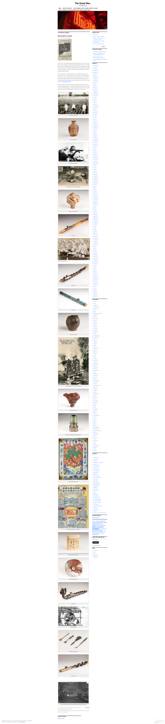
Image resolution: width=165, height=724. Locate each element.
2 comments (69, 37)
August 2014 (95, 204)
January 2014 (95, 216)
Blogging (94, 315)
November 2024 (95, 70)
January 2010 (95, 296)
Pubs (94, 403)
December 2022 (95, 92)
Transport (94, 440)
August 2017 (95, 145)
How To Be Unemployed (97, 477)
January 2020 (95, 112)
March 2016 (95, 172)
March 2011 (95, 273)
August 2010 (95, 284)
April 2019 (95, 120)
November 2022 (95, 94)
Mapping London (96, 485)
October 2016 (95, 161)
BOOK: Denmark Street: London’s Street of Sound (85, 8)
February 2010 (95, 294)
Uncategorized (95, 445)
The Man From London (97, 502)
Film (94, 353)
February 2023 (95, 89)
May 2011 (95, 269)
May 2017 (95, 149)
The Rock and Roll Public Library (98, 43)
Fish (94, 355)
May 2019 (95, 119)
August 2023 (95, 82)
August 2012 (95, 244)
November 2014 (95, 199)
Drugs (68, 707)
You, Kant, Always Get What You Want (99, 512)
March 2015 (95, 192)
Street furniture (95, 427)
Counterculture (95, 336)
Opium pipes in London (65, 36)
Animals (62, 707)
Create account (95, 550)
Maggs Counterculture (96, 484)
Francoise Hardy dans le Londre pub (99, 57)
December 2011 (95, 258)
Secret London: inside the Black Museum (99, 51)
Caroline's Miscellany (96, 465)
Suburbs (94, 432)
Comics (94, 333)
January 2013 (95, 236)
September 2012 (95, 243)
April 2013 (95, 231)
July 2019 (94, 115)
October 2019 (95, 114)
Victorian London (96, 509)
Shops (94, 418)
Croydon (94, 341)
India (70, 710)
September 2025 (95, 65)
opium (88, 710)
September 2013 (95, 222)
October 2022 (95, 95)
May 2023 (95, 85)
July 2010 (94, 286)
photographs (60, 711)
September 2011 (95, 263)
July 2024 (94, 73)
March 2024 (95, 75)
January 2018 (95, 137)
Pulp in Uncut (95, 34)
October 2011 (95, 261)
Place (94, 395)
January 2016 (95, 176)
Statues (94, 425)
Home (60, 8)
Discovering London (96, 475)
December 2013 (95, 217)
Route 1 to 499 (95, 490)
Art (93, 310)
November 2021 (95, 107)
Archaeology (95, 306)
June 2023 (95, 83)
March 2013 (95, 233)
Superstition (95, 433)
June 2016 (95, 167)
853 (94, 455)
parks (94, 392)
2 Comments (87, 707)
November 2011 (95, 259)
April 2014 (95, 211)
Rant (94, 407)
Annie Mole (95, 460)
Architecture (95, 308)
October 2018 (95, 129)
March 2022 (95, 104)
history (67, 710)
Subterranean (95, 428)
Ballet (94, 311)
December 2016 (95, 157)
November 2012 (95, 239)
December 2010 (95, 278)
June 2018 (95, 130)
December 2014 (95, 197)
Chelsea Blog (95, 467)
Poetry (94, 398)
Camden (94, 323)
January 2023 (95, 90)
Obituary (94, 390)
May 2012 (95, 249)
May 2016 (95, 169)
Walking (94, 447)
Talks (94, 435)
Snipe (94, 492)
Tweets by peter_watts (95, 517)
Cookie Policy (23, 721)
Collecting (94, 330)
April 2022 (95, 102)
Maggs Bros (68, 80)
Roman (94, 412)
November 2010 (95, 279)
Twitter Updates (96, 515)
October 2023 (95, 78)
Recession (94, 408)
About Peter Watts (67, 8)
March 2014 (95, 212)
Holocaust (94, 366)
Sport (94, 423)
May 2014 (95, 209)
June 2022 (95, 99)
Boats (94, 316)
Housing (94, 368)
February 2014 (95, 214)
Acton (94, 301)
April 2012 (95, 251)
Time (94, 438)
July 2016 (94, 166)
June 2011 (95, 268)
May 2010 (95, 289)
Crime (65, 707)
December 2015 (95, 177)
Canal (94, 325)
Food (94, 356)
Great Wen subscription (98, 537)
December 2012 (95, 238)
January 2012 (95, 256)
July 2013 (94, 226)
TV (93, 442)
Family (94, 350)
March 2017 (95, 152)
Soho (94, 422)
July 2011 (94, 266)
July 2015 (94, 186)
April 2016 (95, 171)
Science (70, 709)
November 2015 (95, 179)
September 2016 (95, 162)
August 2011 (95, 264)
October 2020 (95, 110)
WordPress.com (95, 557)
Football (94, 358)
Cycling (94, 343)
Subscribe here (95, 542)
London (59, 709)
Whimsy (94, 450)
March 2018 (95, 134)
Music (94, 383)
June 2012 (95, 248)
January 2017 (95, 155)
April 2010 (95, 291)
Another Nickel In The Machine (98, 462)
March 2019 (95, 122)
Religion (94, 410)
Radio (94, 405)
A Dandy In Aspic (96, 457)
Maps (94, 377)
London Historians (96, 482)
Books (94, 318)
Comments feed (95, 555)
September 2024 (95, 72)
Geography (95, 360)
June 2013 (95, 227)
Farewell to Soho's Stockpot (97, 56)
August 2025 (95, 67)
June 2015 (95, 187)
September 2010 (95, 283)
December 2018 (95, 127)
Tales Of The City (96, 495)
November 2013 (95, 219)
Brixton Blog (95, 464)
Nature (94, 387)
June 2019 (95, 117)
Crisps (94, 340)
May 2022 (95, 100)
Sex (94, 417)
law (93, 371)
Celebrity (94, 326)
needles (85, 710)
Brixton (94, 320)
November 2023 (95, 77)
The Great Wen (82, 3)
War (94, 449)
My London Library (96, 385)
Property (94, 402)
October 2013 (95, 221)
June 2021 (95, 109)
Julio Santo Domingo (75, 710)
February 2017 (95, 154)
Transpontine (95, 507)
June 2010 (95, 288)
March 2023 (95, 87)
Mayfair (94, 378)
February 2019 (95, 124)
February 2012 (95, 254)
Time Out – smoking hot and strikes (98, 36)
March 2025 (95, 68)
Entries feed (95, 553)
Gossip (94, 361)
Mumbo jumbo (95, 380)
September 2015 (95, 182)
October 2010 (95, 281)
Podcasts (94, 397)
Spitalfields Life (95, 494)
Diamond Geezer (96, 472)
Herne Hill (95, 363)
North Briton (95, 487)
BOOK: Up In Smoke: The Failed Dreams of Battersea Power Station (74, 10)
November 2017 (95, 140)
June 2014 (95, 207)
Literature (94, 373)
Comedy (94, 331)
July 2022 (94, 97)
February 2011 (95, 274)
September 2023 (95, 80)
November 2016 (95, 159)
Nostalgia (94, 388)
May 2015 (95, 189)
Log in (94, 552)
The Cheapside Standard (97, 499)
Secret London (95, 415)
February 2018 (95, 135)
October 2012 (95, 241)
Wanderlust (95, 510)
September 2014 (95, 202)
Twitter (94, 443)
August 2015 (95, 184)
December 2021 (95, 105)
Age (94, 303)
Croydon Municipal (96, 470)
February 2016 (95, 174)
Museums (94, 382)
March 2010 (95, 293)
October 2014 (95, 201)
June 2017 (95, 147)
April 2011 (95, 271)
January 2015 (95, 196)
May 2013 (95, 229)
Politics (67, 709)
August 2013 (95, 224)
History (75, 707)
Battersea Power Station (97, 313)
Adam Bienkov (95, 459)
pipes (63, 711)
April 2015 (95, 191)
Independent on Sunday (67, 81)
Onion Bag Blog (95, 489)
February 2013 (95, 234)
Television (94, 437)
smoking (66, 711)
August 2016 (95, 164)
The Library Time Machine (97, 500)
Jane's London (95, 479)
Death (94, 345)
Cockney (94, 328)
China (61, 710)
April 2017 (95, 150)
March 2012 (95, 253)
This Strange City (96, 504)
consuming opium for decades (63, 70)
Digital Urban (95, 474)
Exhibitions (71, 707)
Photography (63, 709)
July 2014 (94, 206)
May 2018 (95, 132)
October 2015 (95, 181)
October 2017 (95, 142)
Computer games (96, 335)
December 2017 (95, 139)
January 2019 (95, 125)
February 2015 (95, 194)
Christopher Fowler (96, 469)
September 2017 (95, 144)
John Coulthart (95, 480)
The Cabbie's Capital (96, 497)
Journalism (79, 707)
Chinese (64, 710)
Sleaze (94, 420)
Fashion (94, 351)
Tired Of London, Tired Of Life (98, 505)
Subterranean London (96, 430)
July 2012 (94, 246)
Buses (94, 321)
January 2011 (95, 276)
